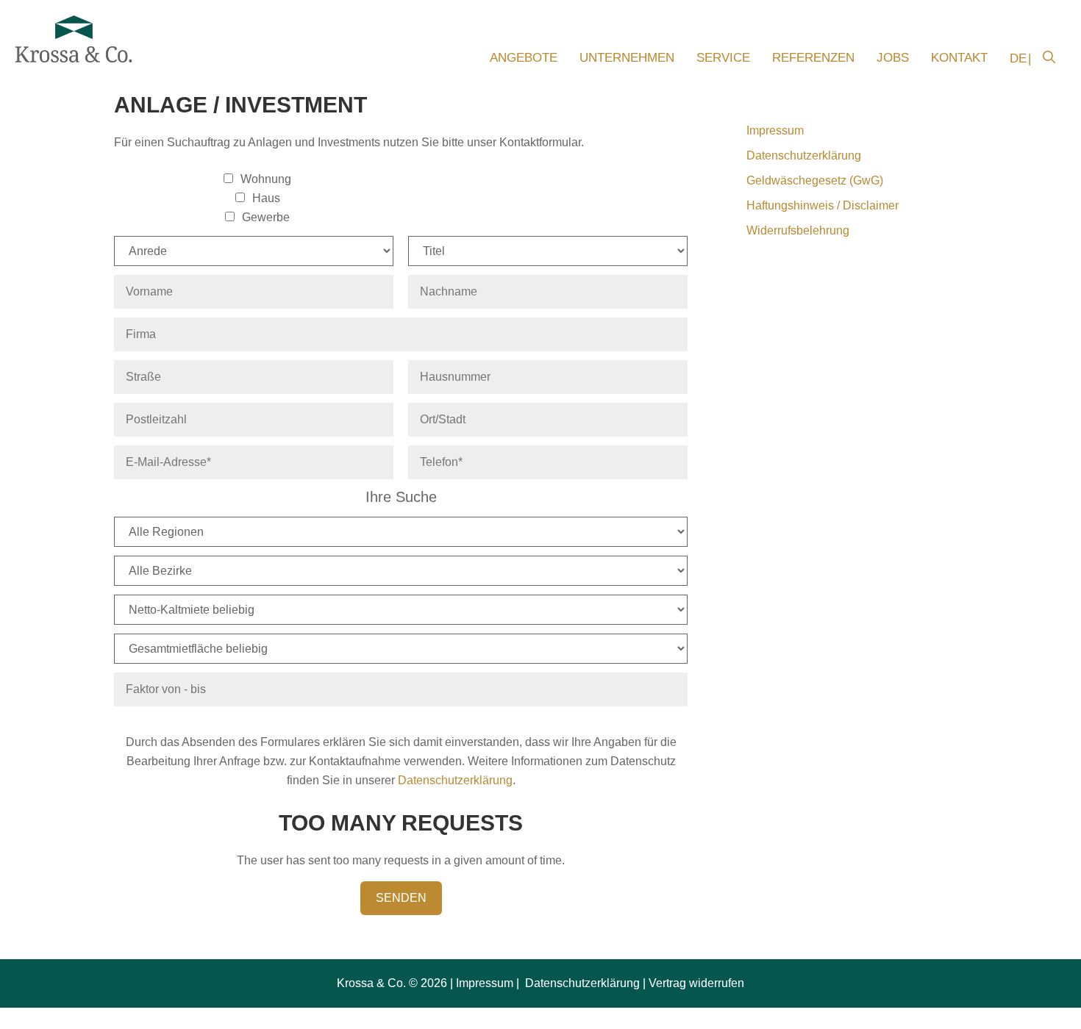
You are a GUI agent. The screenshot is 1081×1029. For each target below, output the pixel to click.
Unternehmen (626, 58)
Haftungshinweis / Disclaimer (822, 205)
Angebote (523, 58)
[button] (1049, 58)
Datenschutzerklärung (455, 780)
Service (723, 58)
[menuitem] (1015, 59)
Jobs (893, 58)
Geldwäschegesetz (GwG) (814, 180)
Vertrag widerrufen (696, 983)
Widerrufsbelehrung (797, 230)
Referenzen (813, 58)
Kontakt (959, 58)
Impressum (775, 130)
